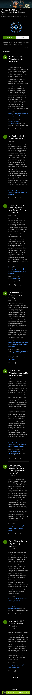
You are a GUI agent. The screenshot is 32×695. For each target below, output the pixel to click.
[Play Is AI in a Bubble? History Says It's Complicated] (5, 622)
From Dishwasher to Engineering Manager (17, 543)
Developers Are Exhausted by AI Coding (15, 295)
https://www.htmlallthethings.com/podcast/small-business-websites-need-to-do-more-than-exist (18, 444)
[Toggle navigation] (30, 2)
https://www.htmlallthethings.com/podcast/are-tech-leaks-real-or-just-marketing (18, 192)
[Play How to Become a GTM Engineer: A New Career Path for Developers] (5, 206)
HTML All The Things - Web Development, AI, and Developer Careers (13, 12)
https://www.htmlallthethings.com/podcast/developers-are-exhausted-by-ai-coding (18, 344)
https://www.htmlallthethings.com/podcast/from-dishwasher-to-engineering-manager (18, 600)
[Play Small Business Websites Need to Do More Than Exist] (5, 371)
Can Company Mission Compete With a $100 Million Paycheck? (17, 469)
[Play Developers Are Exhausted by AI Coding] (5, 293)
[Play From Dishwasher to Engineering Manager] (5, 542)
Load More (16, 677)
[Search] (26, 2)
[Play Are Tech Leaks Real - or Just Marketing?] (5, 137)
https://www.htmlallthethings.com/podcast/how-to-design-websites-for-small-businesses (18, 114)
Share (10, 37)
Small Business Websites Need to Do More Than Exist (18, 373)
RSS (23, 37)
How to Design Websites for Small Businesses (17, 59)
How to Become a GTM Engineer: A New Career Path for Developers (17, 209)
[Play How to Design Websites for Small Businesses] (5, 57)
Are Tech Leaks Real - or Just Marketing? (18, 137)
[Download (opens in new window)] (15, 128)
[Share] (21, 128)
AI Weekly (19, 513)
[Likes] (9, 128)
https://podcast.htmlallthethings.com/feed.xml (15, 16)
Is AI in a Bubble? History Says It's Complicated (16, 623)
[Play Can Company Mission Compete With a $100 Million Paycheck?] (5, 467)
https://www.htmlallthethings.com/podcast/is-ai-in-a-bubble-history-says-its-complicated (18, 665)
